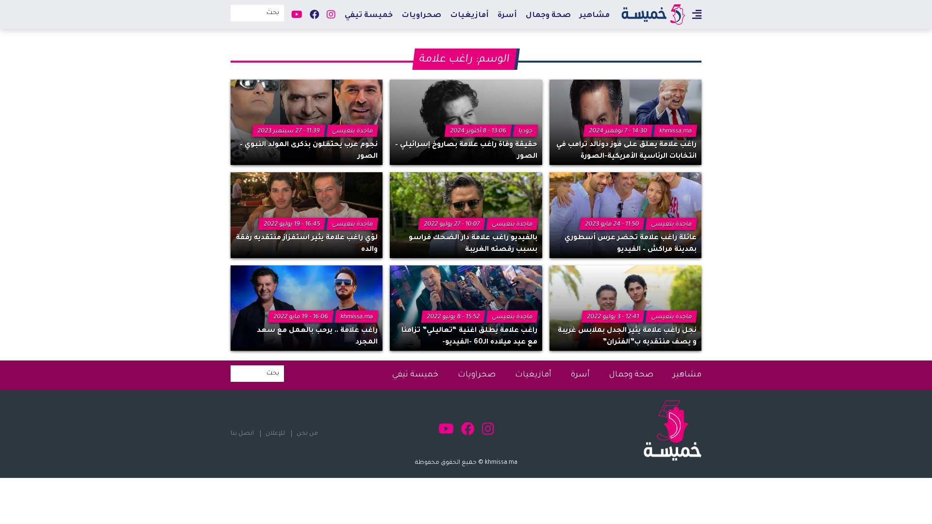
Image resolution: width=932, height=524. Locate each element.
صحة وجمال (548, 16)
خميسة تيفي (369, 16)
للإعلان (275, 433)
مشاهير (595, 16)
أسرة (507, 16)
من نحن (307, 433)
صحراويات (421, 16)
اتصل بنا (242, 433)
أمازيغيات (469, 16)
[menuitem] (595, 15)
